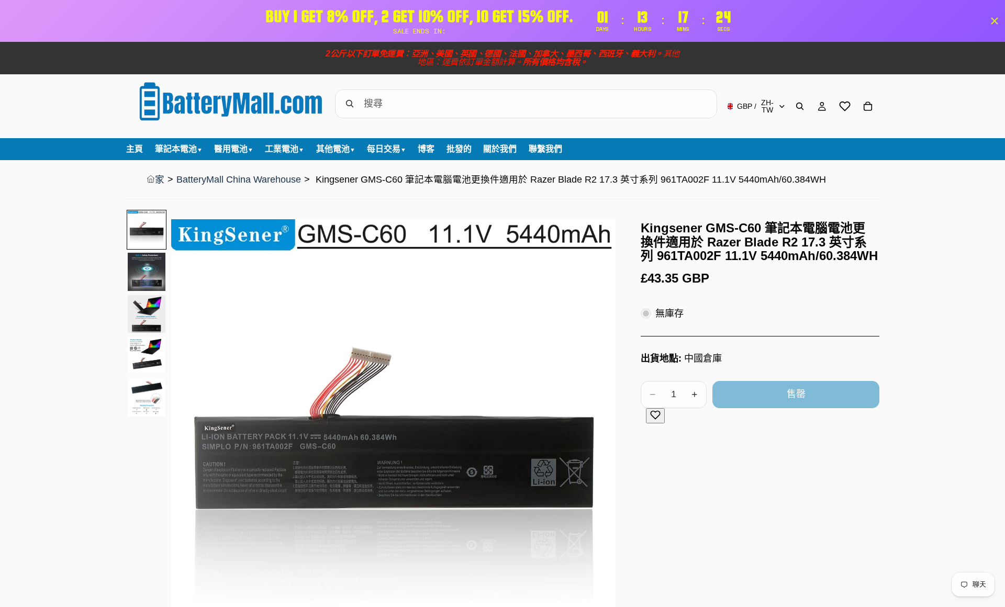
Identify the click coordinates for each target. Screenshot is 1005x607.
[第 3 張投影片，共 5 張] (146, 314)
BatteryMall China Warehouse (238, 179)
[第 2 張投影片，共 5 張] (146, 272)
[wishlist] (844, 106)
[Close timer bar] (994, 21)
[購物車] (867, 106)
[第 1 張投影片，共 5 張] (146, 230)
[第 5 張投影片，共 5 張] (146, 397)
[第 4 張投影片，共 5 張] (146, 355)
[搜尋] (799, 106)
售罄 (796, 394)
